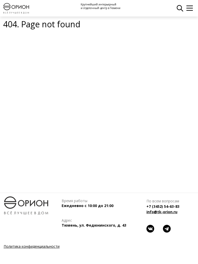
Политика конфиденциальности (32, 246)
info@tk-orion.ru (161, 211)
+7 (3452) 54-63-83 (162, 206)
